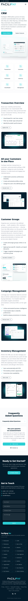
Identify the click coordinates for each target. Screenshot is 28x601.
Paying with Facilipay (15, 587)
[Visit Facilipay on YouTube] (15, 593)
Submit (14, 523)
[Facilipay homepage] (8, 4)
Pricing (2, 587)
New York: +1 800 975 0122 (9, 493)
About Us (7, 587)
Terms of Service (10, 588)
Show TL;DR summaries (14, 590)
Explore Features (19, 33)
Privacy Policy (24, 587)
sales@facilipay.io (6, 495)
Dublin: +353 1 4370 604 (8, 491)
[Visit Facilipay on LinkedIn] (12, 593)
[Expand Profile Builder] (14, 47)
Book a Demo (6, 33)
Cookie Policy (18, 588)
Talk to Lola (15, 444)
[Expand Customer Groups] (14, 271)
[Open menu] (25, 4)
